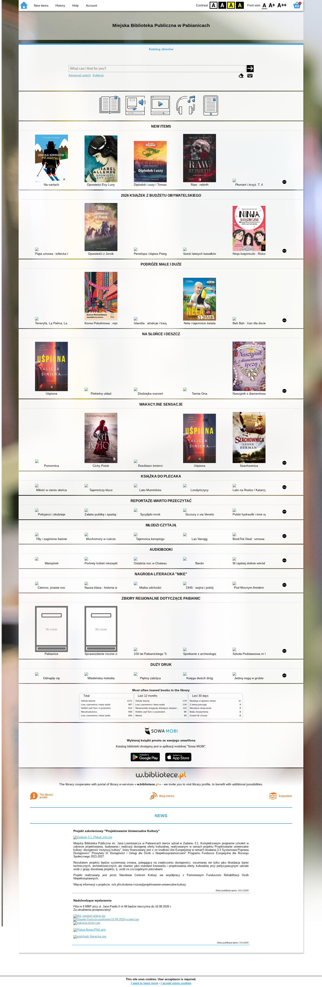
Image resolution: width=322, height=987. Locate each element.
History (60, 5)
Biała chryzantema (199, 712)
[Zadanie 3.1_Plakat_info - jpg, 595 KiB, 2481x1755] (92, 837)
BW (222, 5)
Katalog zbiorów (161, 49)
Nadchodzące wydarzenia (92, 900)
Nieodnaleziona (89, 712)
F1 (272, 5)
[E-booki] (211, 115)
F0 (264, 5)
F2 (282, 5)
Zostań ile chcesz (198, 715)
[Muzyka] (186, 115)
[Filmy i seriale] (161, 115)
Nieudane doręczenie (200, 708)
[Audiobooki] (136, 115)
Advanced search (80, 75)
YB (231, 5)
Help (75, 5)
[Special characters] (249, 75)
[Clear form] (241, 75)
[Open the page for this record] (52, 159)
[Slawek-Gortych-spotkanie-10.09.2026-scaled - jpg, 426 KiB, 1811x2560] (106, 919)
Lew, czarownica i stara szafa (95, 704)
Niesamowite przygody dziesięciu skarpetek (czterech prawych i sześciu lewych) (175, 708)
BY (239, 5)
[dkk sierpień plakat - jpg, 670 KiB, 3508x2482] (89, 916)
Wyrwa (138, 715)
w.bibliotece (148, 784)
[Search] (250, 68)
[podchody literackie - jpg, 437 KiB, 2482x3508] (89, 936)
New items (41, 5)
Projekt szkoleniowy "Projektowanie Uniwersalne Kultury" (116, 831)
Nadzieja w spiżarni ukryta (203, 701)
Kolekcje (98, 75)
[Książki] (110, 115)
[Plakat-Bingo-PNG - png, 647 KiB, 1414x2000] (89, 929)
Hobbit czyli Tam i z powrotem (96, 708)
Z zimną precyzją (198, 704)
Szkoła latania (88, 701)
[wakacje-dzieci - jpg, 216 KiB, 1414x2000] (86, 923)
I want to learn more (144, 983)
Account (91, 5)
